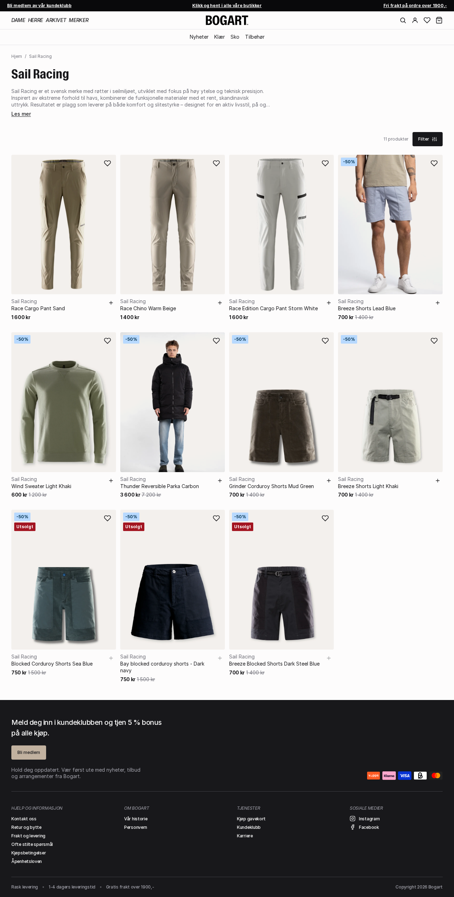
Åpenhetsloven (26, 861)
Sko (235, 37)
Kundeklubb (249, 827)
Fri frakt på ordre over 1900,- (415, 5)
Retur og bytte (26, 827)
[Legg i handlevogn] (111, 303)
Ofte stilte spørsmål (32, 844)
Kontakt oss (24, 818)
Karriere (245, 835)
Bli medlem (28, 752)
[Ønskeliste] (427, 20)
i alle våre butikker (227, 5)
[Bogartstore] (227, 20)
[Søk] (402, 20)
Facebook (369, 827)
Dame (18, 20)
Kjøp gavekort (251, 818)
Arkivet (56, 20)
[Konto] (415, 20)
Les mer (21, 114)
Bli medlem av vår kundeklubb (39, 5)
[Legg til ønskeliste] (107, 163)
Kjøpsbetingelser (28, 852)
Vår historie (135, 818)
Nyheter (199, 37)
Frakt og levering (28, 835)
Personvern (135, 827)
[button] (439, 20)
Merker (78, 20)
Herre (35, 20)
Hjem (16, 56)
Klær (219, 37)
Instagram (369, 818)
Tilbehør (255, 37)
